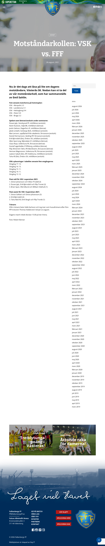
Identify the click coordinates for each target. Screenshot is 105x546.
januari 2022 (77, 292)
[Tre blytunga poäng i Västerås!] (30, 440)
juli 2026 (75, 110)
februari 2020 (77, 370)
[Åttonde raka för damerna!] (74, 440)
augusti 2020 (77, 349)
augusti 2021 (77, 309)
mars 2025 (76, 164)
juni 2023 (75, 234)
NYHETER (35, 519)
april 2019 (76, 403)
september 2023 (78, 224)
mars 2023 (76, 245)
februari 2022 (77, 288)
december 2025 (78, 133)
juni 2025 (75, 153)
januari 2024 (77, 211)
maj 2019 (75, 400)
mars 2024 (76, 204)
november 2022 (78, 258)
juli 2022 (75, 272)
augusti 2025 (77, 147)
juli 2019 (75, 393)
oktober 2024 (77, 180)
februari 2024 (77, 207)
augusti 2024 (77, 187)
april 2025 (76, 160)
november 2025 (78, 137)
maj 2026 (75, 116)
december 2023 (78, 214)
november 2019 (78, 380)
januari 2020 (77, 373)
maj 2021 (75, 319)
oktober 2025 (77, 140)
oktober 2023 (77, 221)
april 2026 (76, 120)
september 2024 (78, 184)
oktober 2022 (77, 261)
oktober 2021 (77, 302)
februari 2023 (77, 248)
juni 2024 (75, 194)
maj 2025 (75, 157)
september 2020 (78, 346)
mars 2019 (76, 407)
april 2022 (76, 282)
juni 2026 (75, 113)
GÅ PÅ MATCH (36, 511)
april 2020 (76, 363)
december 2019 (78, 376)
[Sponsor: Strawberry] (23, 3)
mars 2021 (76, 326)
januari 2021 (77, 332)
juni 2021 (75, 315)
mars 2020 (76, 366)
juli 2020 (75, 353)
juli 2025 (75, 150)
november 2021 (78, 299)
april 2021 (76, 322)
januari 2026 (77, 130)
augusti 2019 (77, 390)
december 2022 (78, 255)
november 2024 (78, 177)
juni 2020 (75, 356)
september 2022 (78, 265)
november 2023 (78, 218)
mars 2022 (76, 285)
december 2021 (78, 295)
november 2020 (78, 339)
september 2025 (78, 143)
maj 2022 (75, 278)
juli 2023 (75, 231)
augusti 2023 (77, 228)
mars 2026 (76, 123)
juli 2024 (75, 191)
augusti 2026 (77, 106)
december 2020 (78, 336)
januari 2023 (77, 251)
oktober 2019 (77, 383)
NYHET (52, 35)
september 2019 (78, 386)
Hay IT (32, 542)
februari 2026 (77, 126)
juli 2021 (75, 312)
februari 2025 (77, 167)
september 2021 (78, 305)
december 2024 (78, 174)
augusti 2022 (77, 268)
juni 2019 (75, 397)
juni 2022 (75, 275)
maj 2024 (75, 197)
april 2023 (76, 241)
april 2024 (76, 201)
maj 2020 (75, 359)
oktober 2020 (77, 342)
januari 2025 (77, 170)
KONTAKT (35, 524)
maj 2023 (75, 238)
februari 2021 (77, 329)
